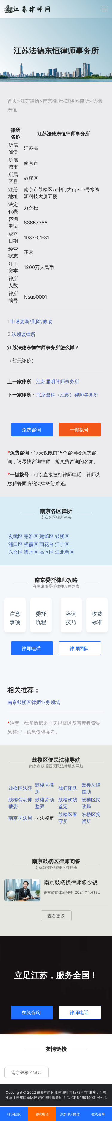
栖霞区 (31, 544)
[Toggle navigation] (104, 9)
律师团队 (79, 648)
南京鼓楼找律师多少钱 (71, 882)
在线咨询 (31, 1012)
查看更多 (56, 915)
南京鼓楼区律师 (26, 1072)
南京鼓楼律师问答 (58, 892)
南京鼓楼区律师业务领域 (33, 702)
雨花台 (46, 544)
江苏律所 (29, 101)
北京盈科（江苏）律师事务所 (67, 395)
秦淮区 (31, 536)
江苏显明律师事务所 (57, 381)
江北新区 (64, 552)
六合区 (15, 552)
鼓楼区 (62, 536)
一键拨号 (79, 430)
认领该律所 (24, 334)
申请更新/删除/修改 (31, 321)
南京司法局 (20, 818)
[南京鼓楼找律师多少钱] (22, 891)
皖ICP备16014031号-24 (87, 1097)
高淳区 (46, 552)
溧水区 (31, 552)
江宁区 (62, 544)
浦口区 (15, 544)
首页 (12, 101)
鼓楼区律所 (77, 101)
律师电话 (31, 648)
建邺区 (46, 536)
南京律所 (52, 101)
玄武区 (15, 536)
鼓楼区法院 (20, 788)
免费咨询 (31, 430)
